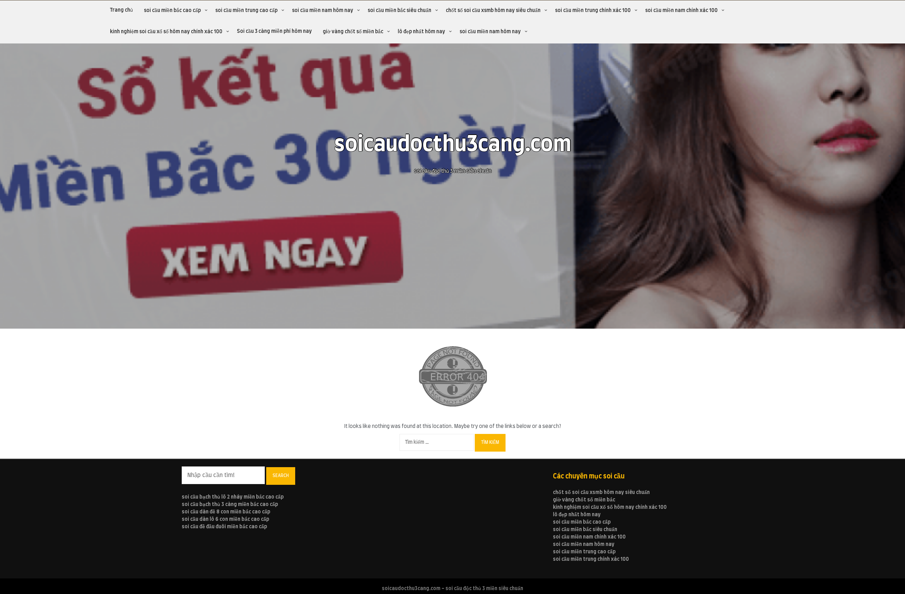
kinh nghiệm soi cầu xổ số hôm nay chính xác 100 (166, 31)
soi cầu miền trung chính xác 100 (593, 10)
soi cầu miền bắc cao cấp (172, 10)
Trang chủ (121, 10)
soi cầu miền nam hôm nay (322, 10)
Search (281, 476)
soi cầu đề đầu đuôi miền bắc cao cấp (224, 526)
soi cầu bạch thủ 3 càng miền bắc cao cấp (230, 504)
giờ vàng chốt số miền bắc (353, 31)
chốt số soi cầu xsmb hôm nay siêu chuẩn (493, 10)
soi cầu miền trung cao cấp (246, 10)
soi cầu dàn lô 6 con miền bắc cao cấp (225, 519)
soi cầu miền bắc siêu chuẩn (399, 10)
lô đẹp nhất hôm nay (421, 31)
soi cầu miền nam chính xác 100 (681, 10)
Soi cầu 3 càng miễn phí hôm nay (274, 31)
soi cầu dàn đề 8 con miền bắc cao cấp (226, 512)
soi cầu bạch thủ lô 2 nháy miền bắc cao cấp (233, 497)
